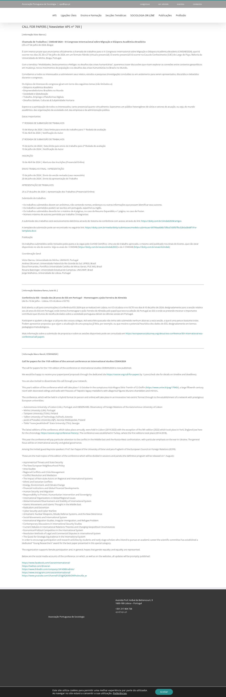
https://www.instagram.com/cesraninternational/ (46, 572)
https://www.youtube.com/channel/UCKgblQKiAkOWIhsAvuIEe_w (54, 575)
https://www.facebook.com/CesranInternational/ (46, 562)
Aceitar (164, 691)
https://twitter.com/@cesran (36, 565)
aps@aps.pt (64, 4)
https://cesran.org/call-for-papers (123, 374)
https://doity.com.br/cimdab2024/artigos (161, 220)
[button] (199, 15)
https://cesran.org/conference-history (59, 432)
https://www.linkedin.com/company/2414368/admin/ (48, 569)
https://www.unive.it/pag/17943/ (162, 387)
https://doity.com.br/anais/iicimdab (151, 246)
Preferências (120, 693)
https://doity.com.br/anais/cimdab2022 (97, 246)
